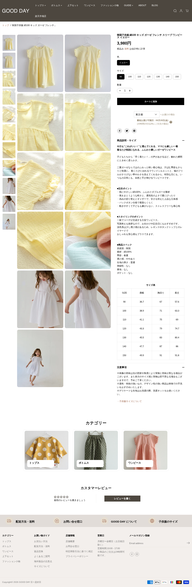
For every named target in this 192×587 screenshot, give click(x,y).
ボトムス (56, 5)
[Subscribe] (188, 543)
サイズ (120, 71)
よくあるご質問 (42, 556)
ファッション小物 (110, 5)
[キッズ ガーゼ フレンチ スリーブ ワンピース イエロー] (40, 63)
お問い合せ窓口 (72, 521)
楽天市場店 (40, 16)
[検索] (175, 10)
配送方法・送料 (25, 521)
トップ (5, 25)
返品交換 (38, 551)
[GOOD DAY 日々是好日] (15, 10)
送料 (126, 49)
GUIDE (128, 5)
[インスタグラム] (137, 554)
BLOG (155, 5)
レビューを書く (122, 498)
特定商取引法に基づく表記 (79, 551)
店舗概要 (70, 541)
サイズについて (42, 566)
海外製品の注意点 (43, 561)
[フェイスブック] (119, 130)
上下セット (73, 5)
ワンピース (89, 5)
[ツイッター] (126, 130)
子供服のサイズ (168, 521)
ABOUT (142, 5)
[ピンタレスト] (134, 130)
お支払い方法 (41, 541)
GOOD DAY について (124, 521)
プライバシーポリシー (77, 556)
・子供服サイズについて (129, 401)
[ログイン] (181, 10)
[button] (171, 122)
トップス (40, 5)
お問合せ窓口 (72, 546)
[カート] (187, 10)
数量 (119, 85)
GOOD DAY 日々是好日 (30, 582)
